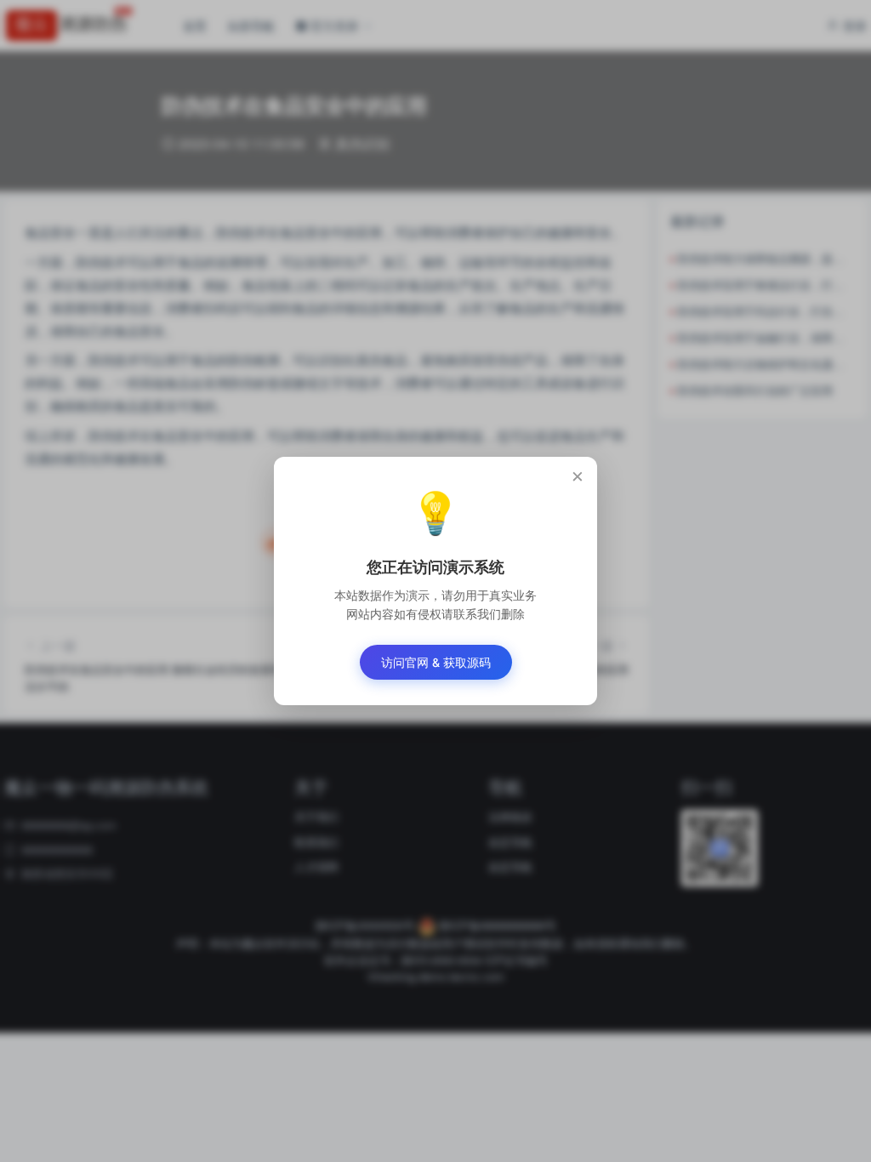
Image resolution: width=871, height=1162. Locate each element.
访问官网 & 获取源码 (436, 662)
